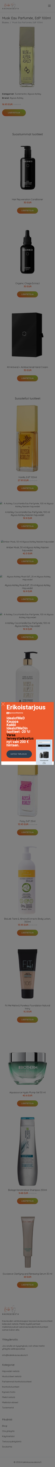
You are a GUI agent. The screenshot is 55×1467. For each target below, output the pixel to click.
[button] (19, 754)
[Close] (3, 704)
